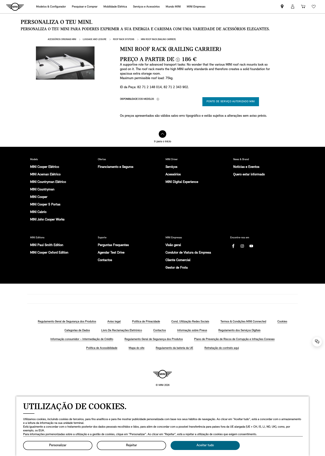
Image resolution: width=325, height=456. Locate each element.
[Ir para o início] (162, 134)
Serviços (171, 167)
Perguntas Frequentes (113, 245)
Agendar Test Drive (111, 253)
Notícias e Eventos (246, 167)
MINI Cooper (38, 197)
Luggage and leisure (94, 39)
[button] (292, 6)
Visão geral (173, 245)
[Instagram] (242, 246)
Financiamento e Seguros (115, 167)
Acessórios (173, 174)
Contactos (105, 260)
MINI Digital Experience (182, 182)
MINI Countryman (42, 189)
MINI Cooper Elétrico (44, 167)
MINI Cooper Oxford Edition (49, 253)
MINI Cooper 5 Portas (45, 204)
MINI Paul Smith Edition (46, 245)
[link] (282, 6)
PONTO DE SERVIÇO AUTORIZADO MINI (231, 101)
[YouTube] (251, 246)
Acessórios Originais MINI (62, 39)
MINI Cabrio (38, 212)
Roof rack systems (123, 39)
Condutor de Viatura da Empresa (188, 253)
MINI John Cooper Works (47, 219)
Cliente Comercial (178, 260)
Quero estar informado (249, 174)
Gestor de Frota (177, 268)
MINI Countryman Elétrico (48, 182)
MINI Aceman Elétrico (45, 174)
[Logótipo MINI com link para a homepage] (162, 374)
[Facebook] (233, 246)
